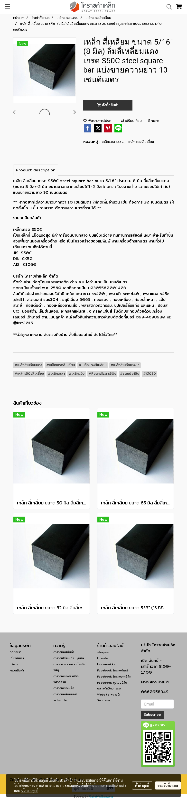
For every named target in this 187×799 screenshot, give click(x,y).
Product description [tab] (36, 170)
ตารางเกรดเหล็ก (63, 688)
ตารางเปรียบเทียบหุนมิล (68, 658)
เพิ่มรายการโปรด (99, 120)
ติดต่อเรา (15, 652)
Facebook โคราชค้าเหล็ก (114, 670)
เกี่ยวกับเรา (16, 658)
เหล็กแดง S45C (113, 141)
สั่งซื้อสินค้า (110, 105)
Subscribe (152, 714)
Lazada (102, 658)
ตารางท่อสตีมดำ (63, 652)
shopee (103, 652)
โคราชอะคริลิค (106, 664)
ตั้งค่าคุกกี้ (142, 785)
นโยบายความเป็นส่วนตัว (109, 785)
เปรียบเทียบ (133, 120)
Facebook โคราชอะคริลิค (114, 676)
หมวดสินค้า (16, 670)
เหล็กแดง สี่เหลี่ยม (141, 141)
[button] (167, 6)
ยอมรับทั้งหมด (168, 785)
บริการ (13, 664)
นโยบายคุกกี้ (29, 790)
